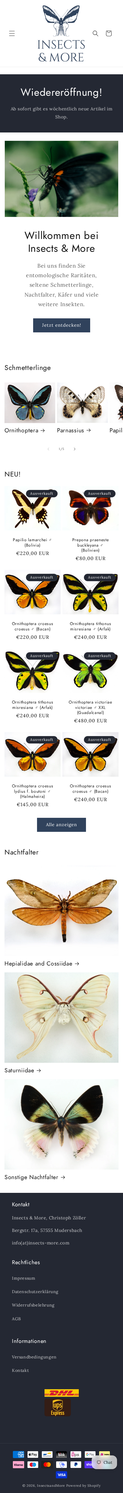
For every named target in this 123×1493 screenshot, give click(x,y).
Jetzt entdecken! (61, 325)
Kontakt (20, 1370)
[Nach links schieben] (48, 449)
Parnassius (70, 430)
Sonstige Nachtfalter (31, 1177)
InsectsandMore (51, 1485)
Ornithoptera (21, 430)
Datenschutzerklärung (35, 1291)
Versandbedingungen (34, 1357)
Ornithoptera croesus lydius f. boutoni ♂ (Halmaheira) (32, 791)
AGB (16, 1318)
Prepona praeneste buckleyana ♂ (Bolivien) (90, 545)
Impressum (23, 1278)
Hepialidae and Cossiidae (38, 963)
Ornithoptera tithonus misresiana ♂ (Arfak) (90, 626)
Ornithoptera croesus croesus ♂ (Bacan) (32, 626)
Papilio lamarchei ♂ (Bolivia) (32, 542)
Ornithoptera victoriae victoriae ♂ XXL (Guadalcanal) (90, 707)
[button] (12, 33)
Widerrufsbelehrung (33, 1305)
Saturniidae (19, 1070)
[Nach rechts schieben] (74, 449)
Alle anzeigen (61, 824)
